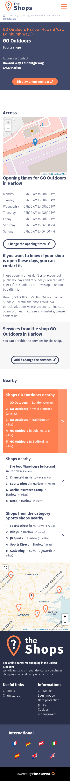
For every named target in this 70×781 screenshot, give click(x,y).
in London (26, 402)
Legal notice (46, 695)
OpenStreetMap (58, 173)
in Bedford (27, 441)
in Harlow (24, 477)
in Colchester (29, 431)
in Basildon (28, 420)
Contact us (45, 691)
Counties (9, 691)
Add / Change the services (33, 360)
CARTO (65, 629)
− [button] (8, 128)
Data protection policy (48, 702)
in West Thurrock (31, 409)
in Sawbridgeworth (31, 551)
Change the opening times (27, 244)
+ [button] (8, 122)
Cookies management (47, 712)
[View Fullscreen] (5, 568)
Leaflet (44, 173)
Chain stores (11, 695)
